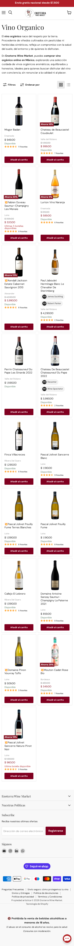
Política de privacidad (23, 896)
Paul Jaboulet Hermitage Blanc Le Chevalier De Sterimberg (52, 285)
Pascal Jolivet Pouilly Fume (53, 525)
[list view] (68, 85)
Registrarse (55, 831)
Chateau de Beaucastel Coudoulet (55, 131)
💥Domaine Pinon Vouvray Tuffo (15, 671)
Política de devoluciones (46, 893)
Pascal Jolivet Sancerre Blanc (55, 456)
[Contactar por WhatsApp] (67, 938)
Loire (6, 215)
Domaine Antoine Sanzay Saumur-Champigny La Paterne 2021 (54, 599)
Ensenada (9, 135)
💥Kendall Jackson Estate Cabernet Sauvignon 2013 (15, 284)
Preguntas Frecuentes (13, 889)
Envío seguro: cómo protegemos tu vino (48, 889)
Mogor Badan (12, 129)
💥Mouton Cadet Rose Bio (54, 671)
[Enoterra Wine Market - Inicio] (37, 13)
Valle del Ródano (49, 139)
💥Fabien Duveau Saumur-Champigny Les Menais (16, 206)
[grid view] (61, 85)
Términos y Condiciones (50, 896)
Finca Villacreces (14, 454)
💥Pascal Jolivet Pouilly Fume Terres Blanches (18, 525)
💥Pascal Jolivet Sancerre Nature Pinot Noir (18, 746)
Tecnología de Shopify (37, 903)
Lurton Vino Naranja (53, 202)
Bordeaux (45, 679)
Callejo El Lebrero (14, 593)
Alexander (9, 293)
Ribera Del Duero (12, 460)
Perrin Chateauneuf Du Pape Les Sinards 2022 (18, 371)
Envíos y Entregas (21, 893)
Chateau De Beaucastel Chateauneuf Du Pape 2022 (55, 373)
